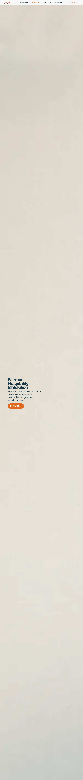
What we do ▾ (35, 2)
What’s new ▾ (47, 2)
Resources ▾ (58, 2)
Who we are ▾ (24, 2)
